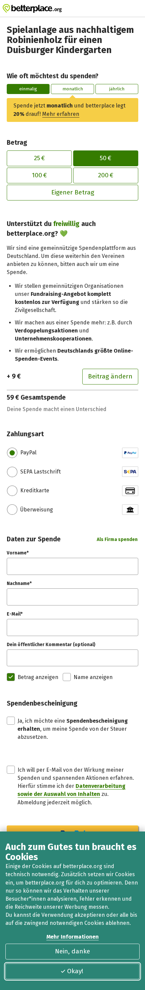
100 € (39, 175)
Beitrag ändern (110, 376)
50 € (105, 158)
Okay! (75, 971)
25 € (39, 158)
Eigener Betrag (72, 192)
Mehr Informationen (73, 937)
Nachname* (19, 583)
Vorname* (18, 553)
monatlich (72, 89)
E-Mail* (15, 614)
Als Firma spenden (117, 539)
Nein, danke (72, 951)
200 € (105, 175)
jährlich (116, 89)
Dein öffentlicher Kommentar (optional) (51, 644)
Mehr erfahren (60, 114)
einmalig (28, 89)
